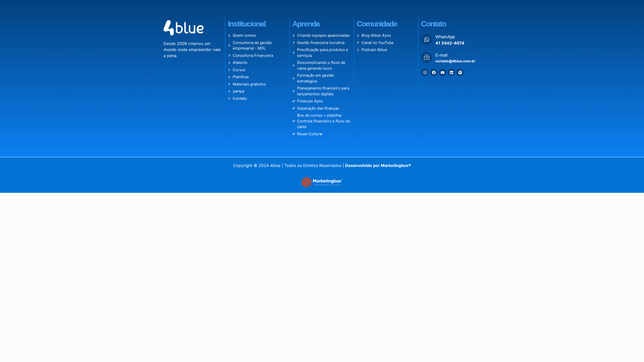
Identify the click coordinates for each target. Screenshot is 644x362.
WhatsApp (445, 36)
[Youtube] (442, 72)
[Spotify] (460, 72)
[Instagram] (425, 72)
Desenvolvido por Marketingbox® (378, 165)
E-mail (441, 55)
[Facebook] (433, 72)
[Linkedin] (451, 72)
